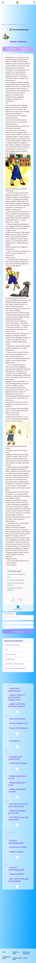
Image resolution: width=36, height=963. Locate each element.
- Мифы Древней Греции (17, 790)
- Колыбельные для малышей (18, 818)
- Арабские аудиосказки (14, 689)
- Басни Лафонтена (18, 723)
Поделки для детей (7, 957)
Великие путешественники (16, 574)
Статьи (25, 958)
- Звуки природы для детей (17, 811)
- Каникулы (14, 741)
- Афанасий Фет (16, 874)
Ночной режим (21, 29)
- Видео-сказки (15, 851)
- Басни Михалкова (18, 728)
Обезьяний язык (10, 659)
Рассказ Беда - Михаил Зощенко (14, 664)
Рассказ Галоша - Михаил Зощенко (15, 668)
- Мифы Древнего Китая (17, 777)
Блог (4, 952)
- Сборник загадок (17, 763)
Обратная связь (15, 952)
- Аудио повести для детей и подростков (16, 697)
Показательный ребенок (15, 580)
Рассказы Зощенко (12, 24)
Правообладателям (17, 958)
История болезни (10, 654)
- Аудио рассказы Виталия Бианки (17, 705)
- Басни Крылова (17, 718)
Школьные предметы (26, 952)
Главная (3, 24)
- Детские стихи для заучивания (18, 879)
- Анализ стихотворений (16, 868)
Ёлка (8, 577)
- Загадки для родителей (15, 757)
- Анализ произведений (15, 841)
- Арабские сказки (17, 847)
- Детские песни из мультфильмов (17, 805)
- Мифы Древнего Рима (17, 783)
